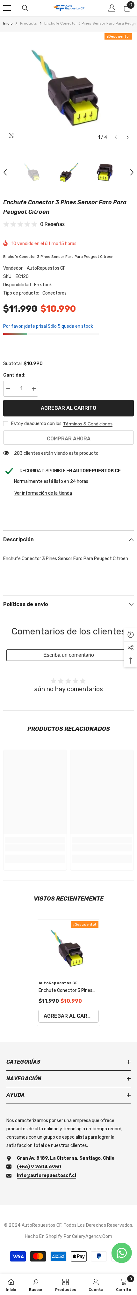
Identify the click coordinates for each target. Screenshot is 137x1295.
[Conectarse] (111, 7)
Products (28, 23)
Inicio (8, 23)
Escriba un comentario (68, 655)
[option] (68, 87)
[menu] (7, 8)
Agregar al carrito (68, 408)
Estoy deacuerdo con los (36, 423)
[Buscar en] (25, 8)
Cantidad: (14, 375)
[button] (115, 137)
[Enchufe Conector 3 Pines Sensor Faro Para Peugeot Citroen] (68, 948)
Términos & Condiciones (87, 423)
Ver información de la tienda (43, 493)
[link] (35, 847)
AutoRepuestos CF (46, 268)
